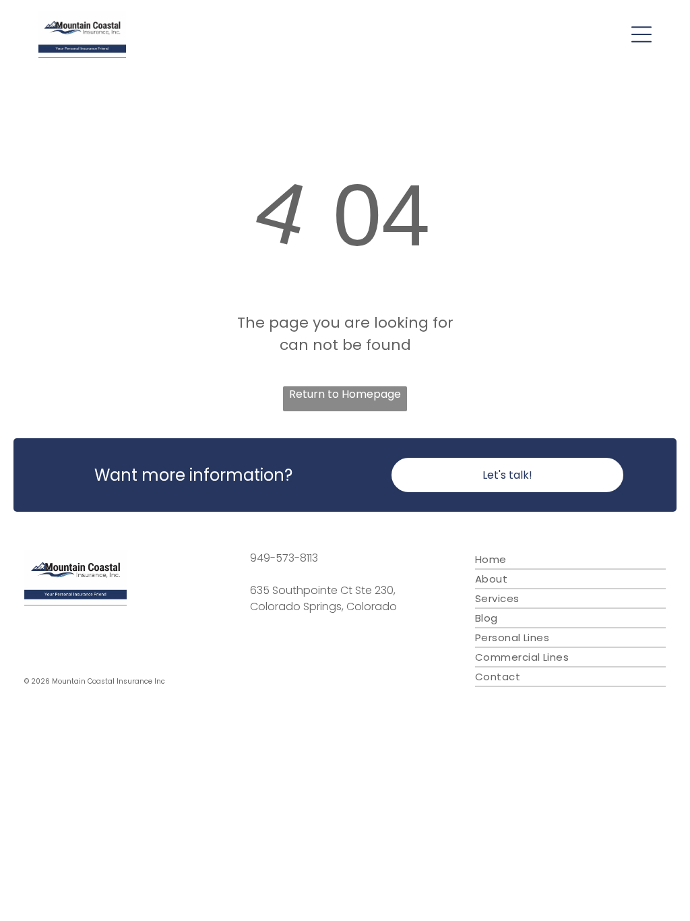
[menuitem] (570, 560)
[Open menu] (641, 34)
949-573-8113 (284, 558)
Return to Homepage (345, 394)
